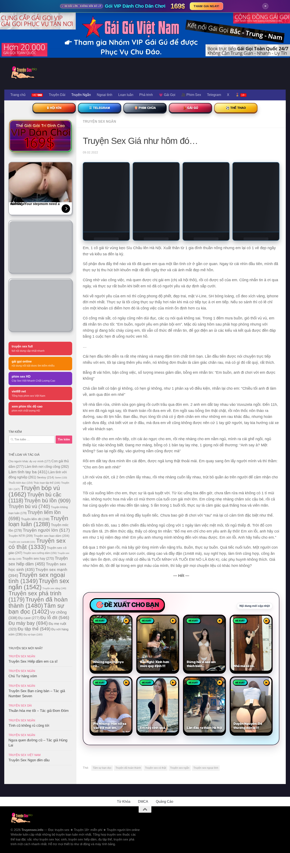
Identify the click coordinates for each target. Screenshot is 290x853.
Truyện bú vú (29, 506)
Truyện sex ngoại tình (205, 767)
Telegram (214, 95)
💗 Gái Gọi (167, 95)
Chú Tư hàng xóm (22, 676)
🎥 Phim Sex (191, 95)
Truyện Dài (57, 95)
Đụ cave (28, 618)
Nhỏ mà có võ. (244, 666)
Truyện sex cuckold (21, 542)
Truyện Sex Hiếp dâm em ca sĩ (33, 661)
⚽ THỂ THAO (236, 108)
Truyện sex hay (38, 558)
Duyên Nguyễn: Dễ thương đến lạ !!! (248, 726)
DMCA (143, 801)
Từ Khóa (123, 801)
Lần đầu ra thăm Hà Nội (204, 728)
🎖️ (240, 95)
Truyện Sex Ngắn (99, 121)
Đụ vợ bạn (33, 634)
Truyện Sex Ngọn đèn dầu (28, 760)
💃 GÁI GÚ (190, 108)
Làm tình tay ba (27, 471)
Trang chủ (17, 95)
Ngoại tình (104, 95)
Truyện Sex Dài (20, 705)
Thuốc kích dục (20, 482)
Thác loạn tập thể (47, 482)
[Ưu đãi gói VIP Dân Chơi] (40, 136)
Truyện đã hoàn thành (128, 767)
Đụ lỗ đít (54, 617)
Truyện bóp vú (34, 491)
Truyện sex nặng (54, 588)
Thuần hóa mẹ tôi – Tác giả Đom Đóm (38, 711)
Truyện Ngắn (81, 95)
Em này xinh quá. (153, 728)
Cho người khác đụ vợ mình (29, 461)
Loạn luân (125, 95)
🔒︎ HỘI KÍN (54, 108)
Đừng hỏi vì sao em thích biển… (201, 664)
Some (61, 477)
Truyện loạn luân (38, 521)
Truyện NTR (20, 535)
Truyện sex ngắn (179, 767)
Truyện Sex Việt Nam (24, 755)
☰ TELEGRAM (99, 108)
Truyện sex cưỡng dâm (40, 553)
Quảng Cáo (164, 801)
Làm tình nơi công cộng (47, 466)
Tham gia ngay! (206, 6)
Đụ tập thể (34, 628)
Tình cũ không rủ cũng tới (28, 726)
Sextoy (45, 477)
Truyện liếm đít (35, 519)
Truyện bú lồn (47, 500)
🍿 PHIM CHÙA (145, 108)
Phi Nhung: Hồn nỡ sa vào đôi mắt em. (109, 726)
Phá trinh (146, 95)
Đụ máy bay (28, 623)
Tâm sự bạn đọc (102, 767)
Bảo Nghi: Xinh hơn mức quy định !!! (154, 664)
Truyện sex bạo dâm (51, 535)
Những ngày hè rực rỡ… (108, 664)
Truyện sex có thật (155, 767)
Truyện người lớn (46, 530)
